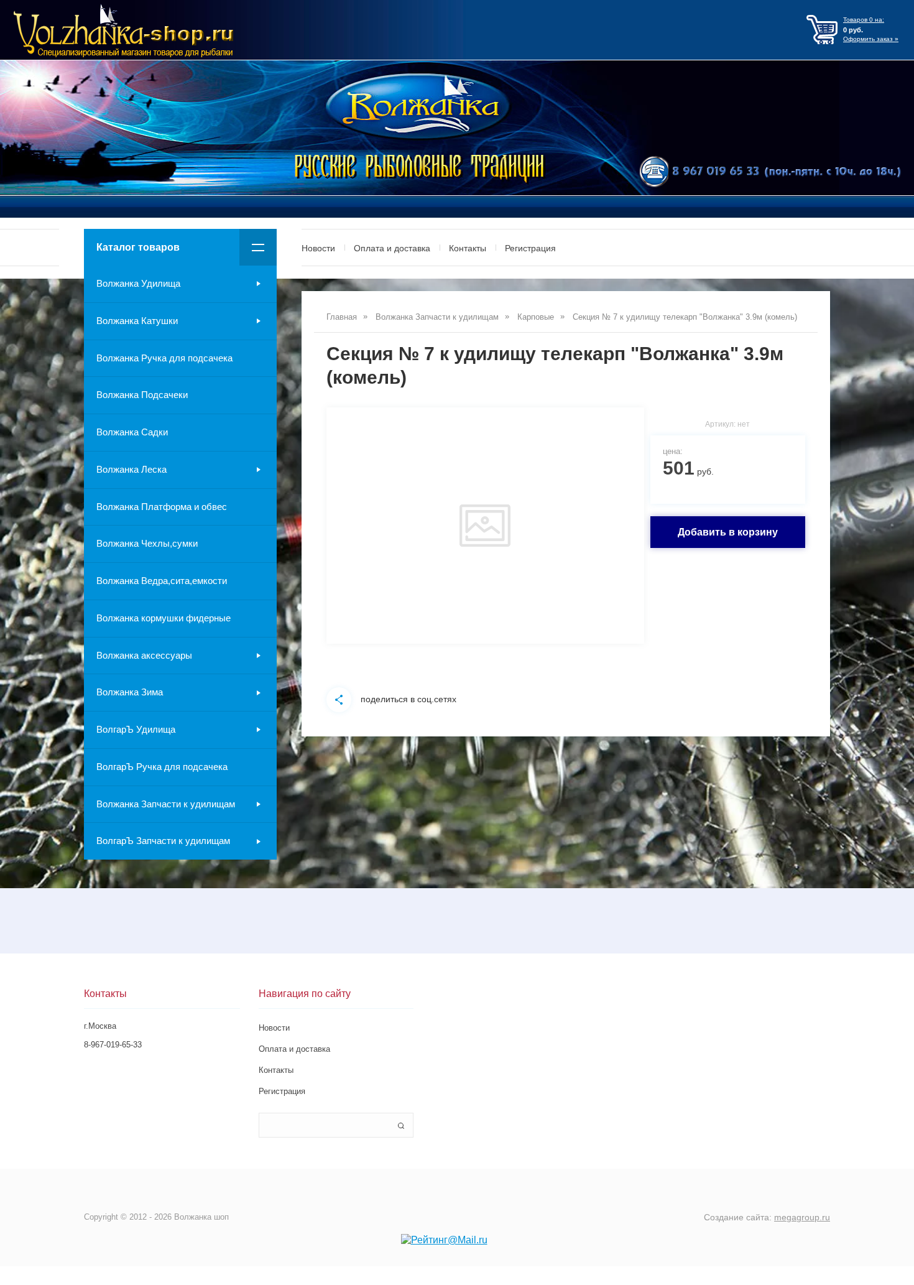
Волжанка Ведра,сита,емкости (161, 580)
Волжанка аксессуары (144, 655)
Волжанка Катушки (137, 320)
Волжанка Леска (131, 469)
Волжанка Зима (129, 692)
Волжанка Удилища (138, 283)
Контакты (467, 248)
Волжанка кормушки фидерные (163, 618)
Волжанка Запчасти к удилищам (165, 804)
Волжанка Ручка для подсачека (164, 358)
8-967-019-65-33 (113, 1044)
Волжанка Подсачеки (142, 394)
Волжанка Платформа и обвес (161, 506)
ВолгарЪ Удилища (135, 729)
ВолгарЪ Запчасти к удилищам (163, 840)
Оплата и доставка (392, 248)
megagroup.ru (802, 1217)
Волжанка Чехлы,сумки (147, 543)
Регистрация (530, 248)
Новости (318, 248)
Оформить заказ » (870, 38)
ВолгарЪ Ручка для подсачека (162, 766)
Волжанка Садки (132, 432)
